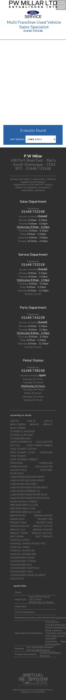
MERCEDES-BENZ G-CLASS (24, 505)
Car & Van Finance (25, 612)
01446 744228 (33, 318)
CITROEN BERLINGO (20, 438)
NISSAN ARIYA (17, 519)
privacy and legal (19, 179)
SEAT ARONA (17, 536)
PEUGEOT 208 (45, 519)
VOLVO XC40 (17, 579)
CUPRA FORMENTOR (21, 442)
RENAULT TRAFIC (19, 533)
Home (18, 592)
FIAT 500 (14, 445)
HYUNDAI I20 (45, 463)
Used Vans (21, 606)
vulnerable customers (33, 190)
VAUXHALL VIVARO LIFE (22, 551)
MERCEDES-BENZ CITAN (22, 508)
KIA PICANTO (17, 473)
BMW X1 (47, 424)
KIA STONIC (46, 470)
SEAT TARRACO (44, 536)
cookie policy (38, 179)
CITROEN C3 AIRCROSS (22, 431)
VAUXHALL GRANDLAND (23, 554)
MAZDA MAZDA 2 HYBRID (23, 502)
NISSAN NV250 (18, 515)
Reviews (19, 648)
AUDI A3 (31, 421)
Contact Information (26, 654)
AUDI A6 (14, 421)
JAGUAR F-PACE (18, 470)
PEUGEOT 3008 (44, 523)
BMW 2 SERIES (17, 424)
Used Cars (20, 599)
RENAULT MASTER (42, 530)
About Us (44, 655)
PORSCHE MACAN (19, 526)
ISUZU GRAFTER (43, 466)
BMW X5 (34, 424)
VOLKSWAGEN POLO (21, 565)
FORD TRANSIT (18, 456)
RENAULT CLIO (17, 530)
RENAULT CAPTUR (42, 526)
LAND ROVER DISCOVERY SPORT (27, 477)
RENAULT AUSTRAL (42, 533)
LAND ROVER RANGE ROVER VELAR (28, 495)
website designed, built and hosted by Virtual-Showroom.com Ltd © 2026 (33, 691)
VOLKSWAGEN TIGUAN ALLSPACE (28, 575)
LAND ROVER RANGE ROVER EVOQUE (29, 498)
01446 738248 (33, 371)
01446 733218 (33, 265)
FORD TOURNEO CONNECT (24, 459)
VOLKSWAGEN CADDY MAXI (24, 568)
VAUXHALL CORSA (20, 547)
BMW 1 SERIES (17, 428)
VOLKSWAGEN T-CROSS (23, 561)
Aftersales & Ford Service (29, 633)
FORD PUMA (16, 463)
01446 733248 (33, 31)
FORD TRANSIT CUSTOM (23, 449)
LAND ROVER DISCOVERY (23, 484)
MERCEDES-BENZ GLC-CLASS (25, 512)
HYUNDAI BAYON (18, 466)
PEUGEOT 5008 (18, 523)
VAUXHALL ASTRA (20, 540)
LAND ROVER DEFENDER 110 (25, 491)
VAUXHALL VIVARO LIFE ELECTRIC (28, 543)
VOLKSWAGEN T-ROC (21, 572)
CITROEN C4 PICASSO (21, 435)
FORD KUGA (46, 452)
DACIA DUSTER (44, 442)
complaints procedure (37, 187)
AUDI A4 (48, 421)
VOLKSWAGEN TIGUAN (22, 558)
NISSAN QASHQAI (43, 515)
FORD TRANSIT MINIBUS (39, 445)
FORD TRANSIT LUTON (22, 452)
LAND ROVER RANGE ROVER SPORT (29, 487)
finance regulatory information (38, 180)
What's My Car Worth (41, 602)
